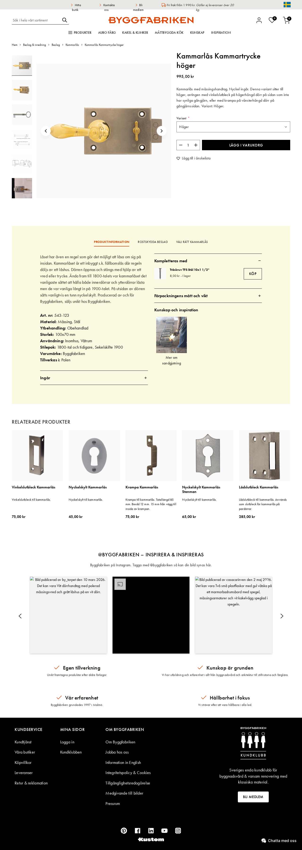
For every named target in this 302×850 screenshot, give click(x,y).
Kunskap (197, 32)
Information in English (123, 762)
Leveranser (24, 772)
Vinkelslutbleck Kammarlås (33, 487)
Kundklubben (71, 752)
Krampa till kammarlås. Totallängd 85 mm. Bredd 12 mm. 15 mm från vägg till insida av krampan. (151, 504)
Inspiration (221, 32)
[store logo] (151, 20)
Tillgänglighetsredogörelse (127, 783)
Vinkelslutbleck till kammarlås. (31, 499)
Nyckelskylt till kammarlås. (86, 499)
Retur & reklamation (31, 783)
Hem (14, 45)
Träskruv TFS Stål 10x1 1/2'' (189, 269)
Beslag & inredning (34, 45)
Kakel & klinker (135, 32)
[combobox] (36, 20)
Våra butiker (25, 752)
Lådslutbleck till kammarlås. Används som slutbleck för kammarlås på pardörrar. (263, 504)
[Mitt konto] (259, 20)
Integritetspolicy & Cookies (128, 772)
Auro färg (107, 32)
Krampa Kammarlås (142, 487)
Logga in (67, 742)
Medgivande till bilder (124, 793)
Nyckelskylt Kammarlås (88, 487)
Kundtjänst (23, 742)
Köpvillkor (23, 762)
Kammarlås (72, 45)
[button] (45, 130)
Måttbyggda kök (169, 32)
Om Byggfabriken (120, 742)
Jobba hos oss (117, 752)
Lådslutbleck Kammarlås (258, 487)
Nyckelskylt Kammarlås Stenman (201, 489)
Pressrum (112, 803)
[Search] (64, 20)
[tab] (94, 378)
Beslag (56, 45)
